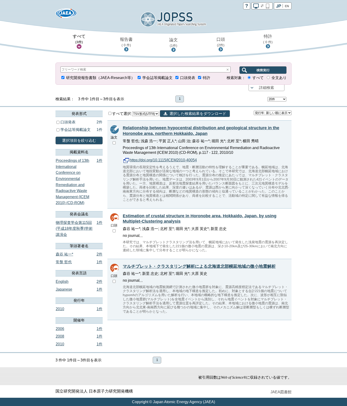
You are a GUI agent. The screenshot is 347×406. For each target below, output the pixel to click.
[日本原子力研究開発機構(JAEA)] (66, 15)
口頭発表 (187, 78)
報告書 (126, 42)
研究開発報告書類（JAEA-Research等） (100, 78)
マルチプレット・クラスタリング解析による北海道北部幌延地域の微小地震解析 (199, 266)
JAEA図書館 (281, 392)
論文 (173, 42)
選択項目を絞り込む (79, 140)
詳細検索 (266, 88)
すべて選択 (122, 114)
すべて (79, 39)
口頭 (220, 42)
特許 (268, 39)
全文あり (279, 78)
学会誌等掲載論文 (157, 78)
